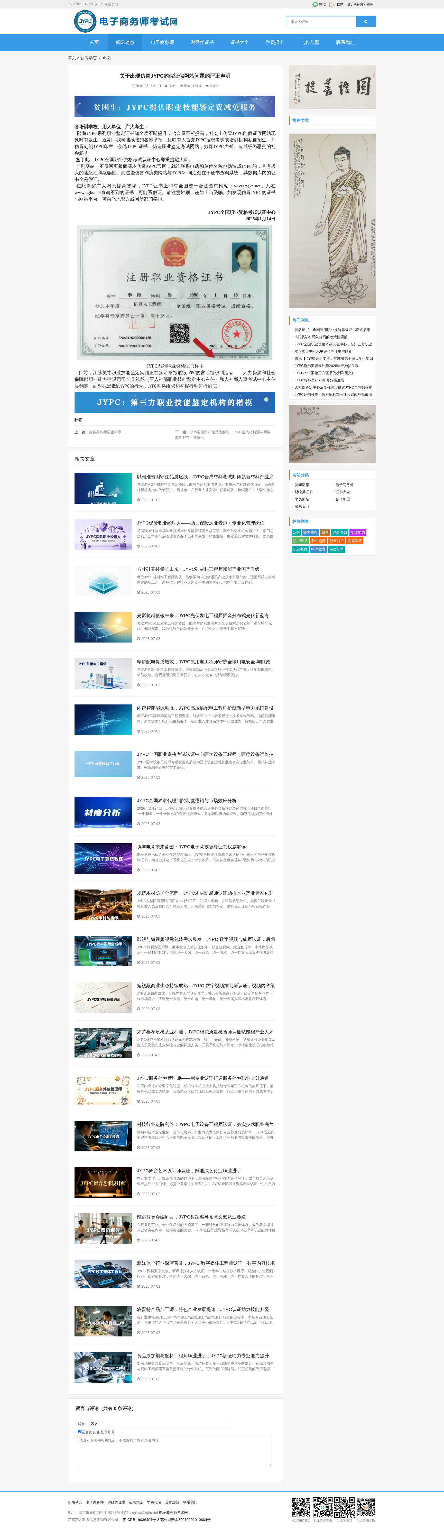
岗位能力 (336, 549)
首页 (94, 42)
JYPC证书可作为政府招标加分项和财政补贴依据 (333, 394)
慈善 (325, 532)
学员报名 (275, 42)
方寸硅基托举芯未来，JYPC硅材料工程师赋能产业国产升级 (198, 569)
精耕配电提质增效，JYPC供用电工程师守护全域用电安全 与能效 (203, 661)
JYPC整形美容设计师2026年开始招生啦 (327, 366)
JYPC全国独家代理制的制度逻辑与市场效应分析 (187, 800)
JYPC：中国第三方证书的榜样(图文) (324, 373)
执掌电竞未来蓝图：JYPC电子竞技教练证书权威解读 (191, 846)
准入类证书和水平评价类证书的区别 (323, 351)
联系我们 (345, 42)
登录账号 (107, 1432)
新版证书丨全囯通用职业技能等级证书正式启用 (332, 330)
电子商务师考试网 (360, 4)
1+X (296, 532)
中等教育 (318, 549)
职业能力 (358, 532)
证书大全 (239, 42)
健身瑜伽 (339, 532)
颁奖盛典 (310, 532)
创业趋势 (318, 541)
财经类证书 (202, 42)
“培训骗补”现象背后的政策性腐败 (321, 337)
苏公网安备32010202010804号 (185, 1520)
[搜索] (366, 21)
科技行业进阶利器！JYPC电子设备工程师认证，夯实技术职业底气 (205, 1124)
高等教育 (355, 541)
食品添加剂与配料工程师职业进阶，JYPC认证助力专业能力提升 (203, 1355)
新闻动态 (125, 42)
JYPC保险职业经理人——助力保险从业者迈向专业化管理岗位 (200, 523)
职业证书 (300, 541)
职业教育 (300, 549)
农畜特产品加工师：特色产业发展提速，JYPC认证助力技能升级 (203, 1309)
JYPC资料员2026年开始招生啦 (319, 380)
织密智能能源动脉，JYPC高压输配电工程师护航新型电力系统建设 (205, 708)
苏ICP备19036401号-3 (141, 1520)
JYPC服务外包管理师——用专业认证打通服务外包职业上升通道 (203, 1078)
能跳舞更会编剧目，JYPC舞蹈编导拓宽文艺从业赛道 (191, 1217)
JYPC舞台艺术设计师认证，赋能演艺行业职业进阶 (189, 1170)
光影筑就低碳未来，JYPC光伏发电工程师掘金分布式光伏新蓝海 (203, 615)
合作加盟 (310, 42)
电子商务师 (162, 42)
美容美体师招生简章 (105, 432)
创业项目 (336, 541)
